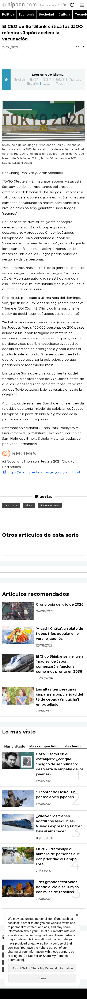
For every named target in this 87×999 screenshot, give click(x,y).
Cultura (64, 14)
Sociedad (46, 14)
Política (8, 14)
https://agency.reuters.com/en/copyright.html (43, 472)
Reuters (11, 505)
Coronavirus (49, 505)
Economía (26, 14)
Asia (29, 505)
